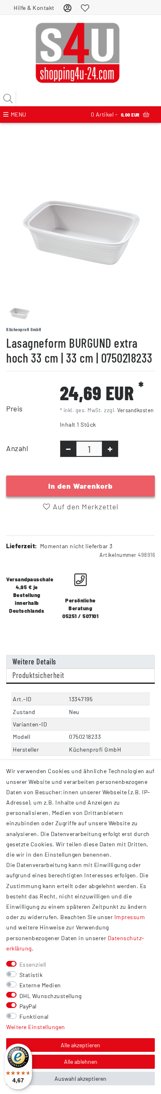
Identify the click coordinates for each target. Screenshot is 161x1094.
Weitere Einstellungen (35, 1026)
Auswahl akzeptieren (80, 1078)
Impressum (129, 916)
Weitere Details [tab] (34, 661)
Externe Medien (40, 985)
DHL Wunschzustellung (50, 995)
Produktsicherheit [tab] (38, 675)
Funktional (34, 1016)
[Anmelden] (67, 7)
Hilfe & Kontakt (34, 7)
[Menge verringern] (68, 448)
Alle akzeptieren (80, 1045)
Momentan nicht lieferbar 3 (76, 545)
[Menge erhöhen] (110, 448)
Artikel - (115, 114)
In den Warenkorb (80, 485)
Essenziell (32, 964)
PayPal (28, 1006)
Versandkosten (135, 410)
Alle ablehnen (80, 1061)
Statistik (31, 974)
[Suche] (8, 98)
